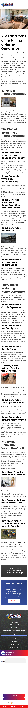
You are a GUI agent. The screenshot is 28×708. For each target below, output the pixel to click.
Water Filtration (14, 644)
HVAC (14, 638)
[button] (24, 4)
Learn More (14, 601)
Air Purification (14, 647)
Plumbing (14, 641)
